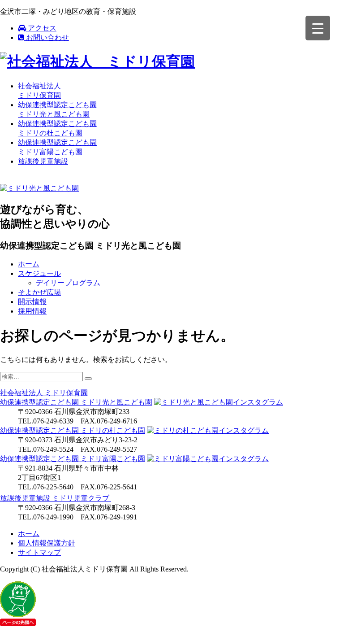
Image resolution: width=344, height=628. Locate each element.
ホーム (28, 264)
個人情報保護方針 (46, 543)
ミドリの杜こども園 (72, 430)
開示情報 (32, 301)
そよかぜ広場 (39, 292)
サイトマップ (39, 552)
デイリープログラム (68, 283)
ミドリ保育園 (44, 393)
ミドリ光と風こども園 (76, 402)
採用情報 (32, 311)
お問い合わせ (46, 37)
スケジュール (39, 273)
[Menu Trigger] (317, 28)
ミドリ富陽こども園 (72, 458)
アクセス (41, 28)
